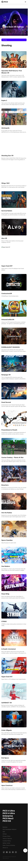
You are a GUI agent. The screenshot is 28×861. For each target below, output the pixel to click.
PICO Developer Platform (9, 829)
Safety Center (6, 843)
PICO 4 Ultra (9, 811)
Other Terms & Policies (9, 845)
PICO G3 (7, 821)
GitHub (5, 834)
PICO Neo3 (8, 818)
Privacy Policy (6, 836)
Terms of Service (7, 838)
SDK (4, 831)
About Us (5, 847)
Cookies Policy (7, 840)
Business (5, 827)
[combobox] (14, 40)
